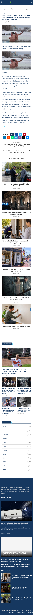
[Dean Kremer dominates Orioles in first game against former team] (9, 402)
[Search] (31, 2)
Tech (17, 458)
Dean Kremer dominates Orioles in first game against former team (8, 411)
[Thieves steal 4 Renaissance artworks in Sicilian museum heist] (16, 200)
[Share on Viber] (19, 137)
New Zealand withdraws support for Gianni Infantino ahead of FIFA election (8, 391)
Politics (17, 446)
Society (10, 8)
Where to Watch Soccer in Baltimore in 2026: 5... (19, 588)
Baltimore (17, 427)
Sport (17, 454)
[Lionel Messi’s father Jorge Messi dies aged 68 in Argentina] (24, 402)
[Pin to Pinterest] (24, 134)
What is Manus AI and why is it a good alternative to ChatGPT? (13, 517)
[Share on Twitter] (20, 134)
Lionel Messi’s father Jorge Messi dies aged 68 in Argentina (23, 410)
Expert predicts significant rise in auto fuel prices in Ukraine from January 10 (14, 524)
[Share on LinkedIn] (4, 137)
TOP (17, 462)
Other (17, 442)
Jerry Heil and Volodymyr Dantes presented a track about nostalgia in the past (15, 560)
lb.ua (3, 126)
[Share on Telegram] (16, 137)
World (17, 470)
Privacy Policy (21, 612)
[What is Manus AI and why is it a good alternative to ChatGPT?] (16, 511)
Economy (17, 431)
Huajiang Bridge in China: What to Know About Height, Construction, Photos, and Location (15, 565)
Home (3, 8)
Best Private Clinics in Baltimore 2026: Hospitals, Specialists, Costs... (22, 577)
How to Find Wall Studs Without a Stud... (16, 326)
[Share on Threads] (23, 137)
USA (17, 466)
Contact (30, 612)
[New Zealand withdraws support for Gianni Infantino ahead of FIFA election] (9, 382)
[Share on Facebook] (16, 134)
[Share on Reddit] (8, 137)
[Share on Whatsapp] (12, 137)
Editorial (11, 612)
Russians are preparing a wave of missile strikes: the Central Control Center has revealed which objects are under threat (16, 553)
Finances (17, 434)
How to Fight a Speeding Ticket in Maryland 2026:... (21, 598)
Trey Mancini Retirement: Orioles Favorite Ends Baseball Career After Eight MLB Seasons (14, 371)
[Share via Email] (27, 137)
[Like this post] (12, 134)
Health (17, 438)
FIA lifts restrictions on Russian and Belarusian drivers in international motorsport (24, 391)
